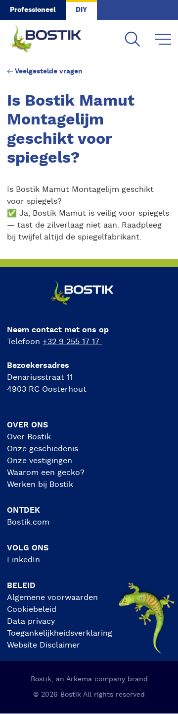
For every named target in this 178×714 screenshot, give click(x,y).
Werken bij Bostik (40, 484)
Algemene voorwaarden (52, 597)
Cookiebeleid (31, 609)
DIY (81, 9)
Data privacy (31, 621)
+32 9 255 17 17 (72, 342)
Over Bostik (29, 437)
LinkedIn (23, 560)
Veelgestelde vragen (49, 71)
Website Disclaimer (43, 645)
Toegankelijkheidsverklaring (59, 633)
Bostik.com (28, 522)
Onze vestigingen (39, 461)
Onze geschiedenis (42, 449)
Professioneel (33, 9)
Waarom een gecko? (46, 472)
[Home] (53, 39)
